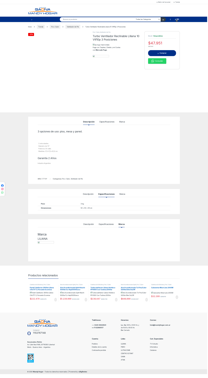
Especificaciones (106, 122)
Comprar (163, 53)
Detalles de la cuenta (99, 347)
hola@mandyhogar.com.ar (160, 325)
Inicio (30, 27)
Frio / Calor (55, 27)
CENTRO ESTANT (127, 353)
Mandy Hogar (38, 372)
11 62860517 (98, 328)
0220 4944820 (100, 325)
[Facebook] (2, 185)
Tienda (177, 2)
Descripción (88, 122)
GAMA (123, 356)
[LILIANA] (101, 63)
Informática (154, 347)
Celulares (153, 350)
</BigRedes (82, 372)
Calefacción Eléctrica (36, 284)
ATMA (123, 360)
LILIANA (123, 344)
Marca (122, 122)
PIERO (123, 347)
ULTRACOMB (125, 350)
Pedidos (95, 344)
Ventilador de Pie (73, 27)
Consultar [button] (159, 61)
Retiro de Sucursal (164, 2)
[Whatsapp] (2, 192)
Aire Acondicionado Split (67, 284)
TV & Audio (154, 344)
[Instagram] (2, 189)
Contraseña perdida (99, 350)
